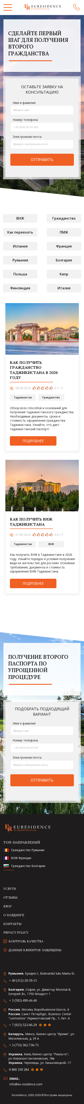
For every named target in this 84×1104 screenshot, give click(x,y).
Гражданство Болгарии (28, 866)
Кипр (64, 274)
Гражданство (64, 218)
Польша (20, 274)
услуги (9, 889)
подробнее (33, 441)
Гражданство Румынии (27, 850)
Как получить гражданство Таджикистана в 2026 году (34, 370)
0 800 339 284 (19, 1069)
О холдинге (13, 915)
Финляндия (20, 288)
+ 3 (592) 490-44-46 (23, 1000)
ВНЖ (20, 218)
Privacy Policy (15, 932)
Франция (64, 246)
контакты (12, 924)
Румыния (20, 260)
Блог (7, 906)
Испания (20, 246)
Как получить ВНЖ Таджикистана (31, 522)
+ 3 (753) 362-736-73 (24, 1045)
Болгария (64, 260)
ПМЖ (64, 232)
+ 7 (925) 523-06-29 (23, 1025)
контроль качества (26, 941)
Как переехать (20, 232)
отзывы (10, 897)
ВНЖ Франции (21, 858)
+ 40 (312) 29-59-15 (23, 980)
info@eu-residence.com (25, 1084)
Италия (63, 288)
